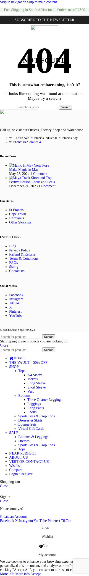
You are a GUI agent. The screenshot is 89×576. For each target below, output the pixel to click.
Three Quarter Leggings (44, 400)
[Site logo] (44, 38)
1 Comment (38, 174)
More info (15, 574)
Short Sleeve (36, 387)
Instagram (16, 299)
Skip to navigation (13, 2)
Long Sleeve (36, 383)
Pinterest (15, 311)
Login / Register (20, 474)
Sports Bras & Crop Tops (36, 416)
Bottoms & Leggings (33, 437)
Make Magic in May (24, 169)
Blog (12, 246)
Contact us (16, 271)
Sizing (13, 267)
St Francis (16, 210)
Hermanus (16, 218)
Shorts (32, 412)
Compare (15, 470)
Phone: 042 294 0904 (27, 142)
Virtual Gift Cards (31, 428)
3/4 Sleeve (34, 375)
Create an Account (13, 516)
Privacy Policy (19, 250)
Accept (35, 574)
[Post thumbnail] (29, 165)
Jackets (32, 379)
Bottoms (24, 395)
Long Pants (35, 408)
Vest (30, 391)
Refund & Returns (22, 254)
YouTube (15, 315)
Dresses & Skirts (30, 420)
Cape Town (17, 214)
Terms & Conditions (23, 258)
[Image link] (19, 122)
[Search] (84, 31)
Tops (21, 371)
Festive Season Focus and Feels (32, 182)
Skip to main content (42, 2)
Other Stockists (20, 222)
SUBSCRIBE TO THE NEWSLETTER (44, 20)
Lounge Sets (27, 424)
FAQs (13, 263)
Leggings (34, 404)
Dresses (23, 441)
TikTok (14, 303)
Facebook (16, 295)
